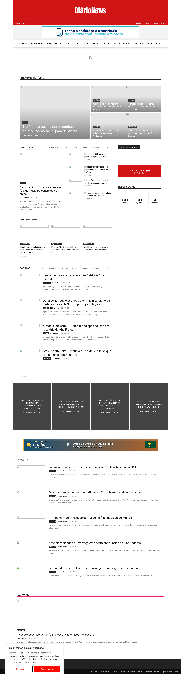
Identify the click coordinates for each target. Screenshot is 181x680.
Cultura (85, 43)
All (42, 268)
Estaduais (95, 43)
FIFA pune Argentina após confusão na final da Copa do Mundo (90, 517)
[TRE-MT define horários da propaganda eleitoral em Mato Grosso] (143, 126)
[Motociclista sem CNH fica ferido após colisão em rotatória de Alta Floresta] (30, 334)
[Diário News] (90, 11)
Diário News (21, 23)
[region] (34, 659)
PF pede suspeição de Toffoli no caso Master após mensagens (55, 634)
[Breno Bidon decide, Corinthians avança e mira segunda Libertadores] (31, 576)
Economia (23, 43)
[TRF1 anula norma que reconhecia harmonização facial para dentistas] (55, 112)
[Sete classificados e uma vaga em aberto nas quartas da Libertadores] (31, 551)
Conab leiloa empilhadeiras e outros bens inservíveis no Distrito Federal (32, 250)
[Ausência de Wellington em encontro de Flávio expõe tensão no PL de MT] (108, 99)
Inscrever (155, 194)
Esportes (106, 43)
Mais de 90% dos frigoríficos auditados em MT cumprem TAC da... (65, 250)
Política (126, 43)
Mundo (117, 43)
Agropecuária (36, 43)
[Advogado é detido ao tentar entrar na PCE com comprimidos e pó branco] (143, 99)
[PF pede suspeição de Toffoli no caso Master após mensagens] (90, 615)
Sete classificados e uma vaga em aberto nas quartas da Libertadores (95, 543)
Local (176, 672)
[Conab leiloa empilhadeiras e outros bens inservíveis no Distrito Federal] (34, 235)
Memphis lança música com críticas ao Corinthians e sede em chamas (95, 492)
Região (46, 308)
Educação (96, 147)
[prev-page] (21, 258)
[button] (165, 43)
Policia (48, 43)
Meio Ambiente (72, 43)
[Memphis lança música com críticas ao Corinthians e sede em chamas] (31, 501)
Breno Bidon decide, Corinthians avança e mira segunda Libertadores (94, 568)
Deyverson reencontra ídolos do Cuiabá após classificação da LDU (92, 467)
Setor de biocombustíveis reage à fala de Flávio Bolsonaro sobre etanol (40, 191)
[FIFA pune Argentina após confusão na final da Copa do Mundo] (31, 526)
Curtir (125, 194)
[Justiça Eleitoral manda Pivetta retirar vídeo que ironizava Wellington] (108, 126)
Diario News (27, 136)
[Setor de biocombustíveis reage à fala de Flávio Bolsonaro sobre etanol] (41, 168)
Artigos (159, 43)
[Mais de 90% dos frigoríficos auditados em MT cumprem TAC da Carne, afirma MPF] (65, 235)
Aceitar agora (47, 669)
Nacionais (58, 43)
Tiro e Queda (138, 43)
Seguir (140, 194)
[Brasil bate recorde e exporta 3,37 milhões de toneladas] (97, 235)
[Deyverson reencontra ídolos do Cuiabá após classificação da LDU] (31, 475)
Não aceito (20, 669)
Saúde (149, 43)
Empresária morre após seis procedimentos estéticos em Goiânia (96, 169)
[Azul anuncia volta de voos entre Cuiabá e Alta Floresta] (30, 284)
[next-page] (25, 258)
